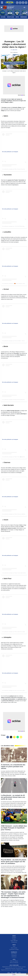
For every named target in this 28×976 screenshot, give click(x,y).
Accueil (3, 17)
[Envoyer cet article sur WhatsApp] (17, 737)
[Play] (2, 7)
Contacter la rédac (14, 949)
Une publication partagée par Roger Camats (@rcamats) (14, 572)
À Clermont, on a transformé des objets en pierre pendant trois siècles (13, 766)
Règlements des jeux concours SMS (14, 968)
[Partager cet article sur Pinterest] (14, 737)
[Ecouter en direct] (20, 2)
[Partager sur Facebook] (7, 737)
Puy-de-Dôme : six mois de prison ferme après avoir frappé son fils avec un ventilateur (13, 861)
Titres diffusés (14, 940)
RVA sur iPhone (14, 961)
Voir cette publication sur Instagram (10, 151)
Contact (14, 937)
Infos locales (14, 948)
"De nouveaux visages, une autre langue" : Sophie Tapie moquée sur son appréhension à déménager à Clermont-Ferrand (13, 894)
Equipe (14, 939)
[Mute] (24, 7)
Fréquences (14, 942)
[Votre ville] (17, 2)
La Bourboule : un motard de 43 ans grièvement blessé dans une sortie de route (13, 797)
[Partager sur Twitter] (10, 737)
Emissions (14, 955)
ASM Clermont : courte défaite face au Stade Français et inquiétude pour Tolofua (14, 828)
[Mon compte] (26, 2)
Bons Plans (10, 17)
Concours (14, 956)
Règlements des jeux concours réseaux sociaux (14, 966)
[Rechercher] (23, 2)
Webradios (23, 17)
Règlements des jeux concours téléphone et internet (14, 970)
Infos (17, 17)
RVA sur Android (14, 962)
